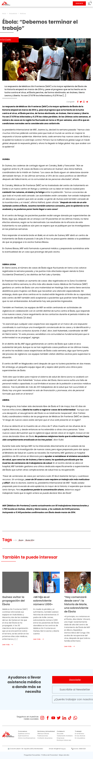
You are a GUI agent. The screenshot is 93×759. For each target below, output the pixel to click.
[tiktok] (70, 718)
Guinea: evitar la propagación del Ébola (13, 600)
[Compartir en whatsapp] (84, 102)
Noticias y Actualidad (46, 731)
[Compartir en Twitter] (81, 102)
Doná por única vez (64, 740)
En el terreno (79, 734)
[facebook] (48, 718)
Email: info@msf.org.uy (57, 749)
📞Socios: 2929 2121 (78, 749)
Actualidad (13, 13)
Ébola (21, 540)
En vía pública (80, 738)
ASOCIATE (79, 3)
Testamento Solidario (65, 736)
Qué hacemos (23, 736)
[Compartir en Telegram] (87, 102)
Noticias (23, 13)
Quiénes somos (24, 734)
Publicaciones (42, 736)
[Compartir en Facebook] (78, 102)
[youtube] (53, 718)
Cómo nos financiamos (26, 738)
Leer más (6, 644)
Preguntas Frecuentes (32, 755)
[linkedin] (64, 718)
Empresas (60, 738)
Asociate (60, 734)
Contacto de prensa (44, 738)
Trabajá (78, 731)
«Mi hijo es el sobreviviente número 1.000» (43, 600)
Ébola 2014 (30, 540)
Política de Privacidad (50, 755)
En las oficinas (80, 736)
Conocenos (22, 731)
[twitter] (59, 718)
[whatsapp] (75, 718)
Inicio (4, 13)
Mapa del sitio (64, 755)
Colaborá (61, 731)
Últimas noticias (43, 734)
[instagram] (42, 718)
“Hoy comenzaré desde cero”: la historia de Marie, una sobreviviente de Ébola (76, 604)
